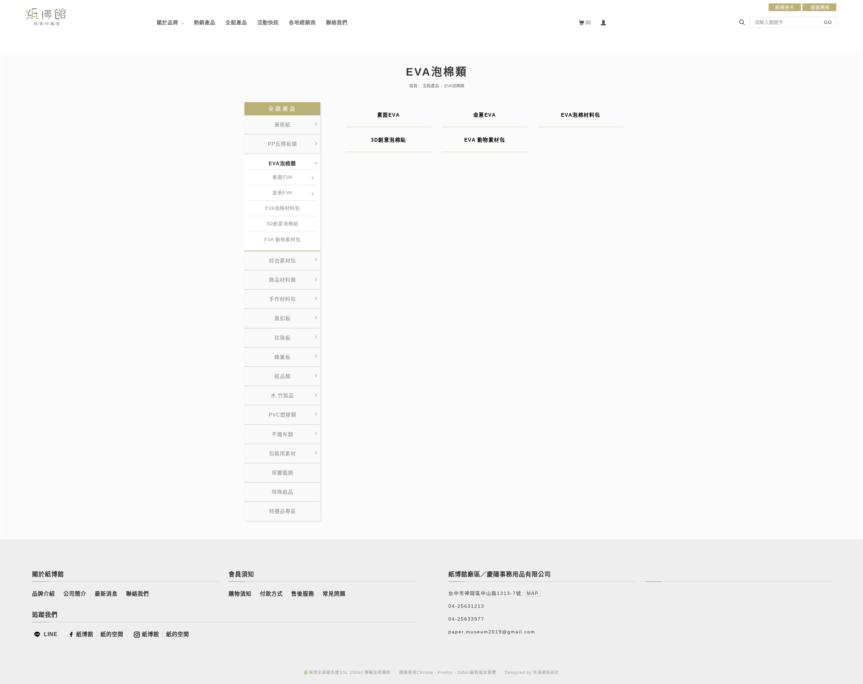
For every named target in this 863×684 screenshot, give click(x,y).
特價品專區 (282, 511)
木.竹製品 (282, 395)
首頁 (413, 86)
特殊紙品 (282, 492)
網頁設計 (550, 672)
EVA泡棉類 (454, 86)
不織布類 (282, 434)
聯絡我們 (337, 22)
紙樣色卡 (784, 7)
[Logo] (46, 16)
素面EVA (282, 177)
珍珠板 (282, 338)
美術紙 (282, 124)
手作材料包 (282, 299)
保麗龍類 (282, 473)
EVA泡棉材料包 (282, 208)
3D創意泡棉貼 (282, 223)
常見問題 (334, 594)
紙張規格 (819, 7)
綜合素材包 (282, 260)
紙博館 (84, 634)
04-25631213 (466, 606)
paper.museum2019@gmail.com (491, 631)
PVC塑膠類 (282, 415)
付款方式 (271, 594)
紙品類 (282, 376)
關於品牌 (167, 22)
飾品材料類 (282, 280)
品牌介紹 (43, 594)
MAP (533, 593)
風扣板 (282, 318)
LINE (50, 634)
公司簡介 (74, 594)
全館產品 (236, 22)
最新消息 (106, 594)
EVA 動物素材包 (282, 239)
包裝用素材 (282, 453)
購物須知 (240, 594)
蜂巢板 (282, 357)
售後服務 (302, 594)
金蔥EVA (282, 192)
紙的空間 (111, 634)
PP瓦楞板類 (282, 144)
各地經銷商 (302, 22)
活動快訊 (268, 22)
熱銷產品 (204, 22)
